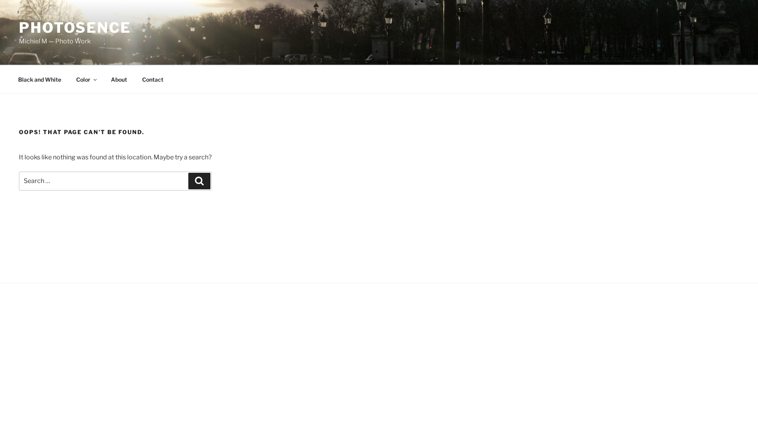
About (119, 79)
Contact (152, 79)
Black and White (39, 79)
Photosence (75, 27)
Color (83, 79)
